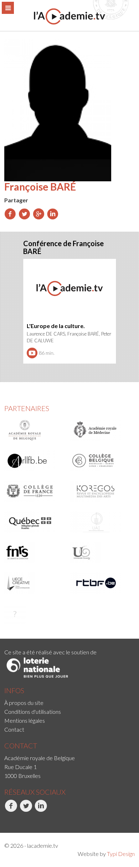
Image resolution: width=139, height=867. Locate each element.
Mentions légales (24, 720)
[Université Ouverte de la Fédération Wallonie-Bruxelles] (101, 552)
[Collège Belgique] (101, 460)
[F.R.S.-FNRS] (35, 552)
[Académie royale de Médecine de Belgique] (101, 430)
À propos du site (23, 702)
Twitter (19, 819)
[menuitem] (69, 702)
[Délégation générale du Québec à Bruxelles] (35, 522)
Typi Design (121, 853)
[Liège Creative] (35, 583)
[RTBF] (101, 583)
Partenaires (26, 408)
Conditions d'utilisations (32, 711)
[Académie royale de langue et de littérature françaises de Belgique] (35, 460)
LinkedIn (35, 819)
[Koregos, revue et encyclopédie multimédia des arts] (101, 491)
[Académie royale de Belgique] (35, 430)
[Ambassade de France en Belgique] (35, 613)
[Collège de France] (35, 491)
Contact (14, 729)
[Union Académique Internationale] (101, 522)
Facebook (5, 819)
